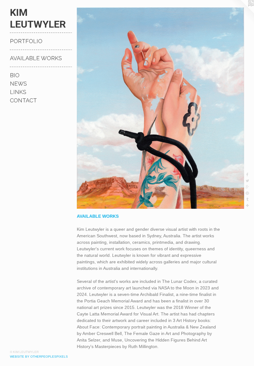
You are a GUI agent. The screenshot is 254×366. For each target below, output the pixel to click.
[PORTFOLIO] (160, 108)
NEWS (18, 83)
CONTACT (23, 100)
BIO (15, 75)
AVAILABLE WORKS (36, 58)
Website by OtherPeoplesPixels (39, 356)
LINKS (18, 92)
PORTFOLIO (26, 41)
